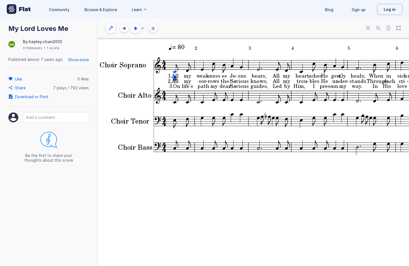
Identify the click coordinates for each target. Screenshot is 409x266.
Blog (329, 9)
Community (59, 9)
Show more (78, 59)
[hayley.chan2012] (11, 44)
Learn (137, 9)
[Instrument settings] (111, 28)
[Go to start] (124, 28)
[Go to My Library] (19, 9)
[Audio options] (143, 28)
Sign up (359, 9)
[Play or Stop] (135, 28)
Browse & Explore (101, 9)
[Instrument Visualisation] (153, 28)
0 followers (32, 48)
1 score (53, 48)
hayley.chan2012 (45, 41)
